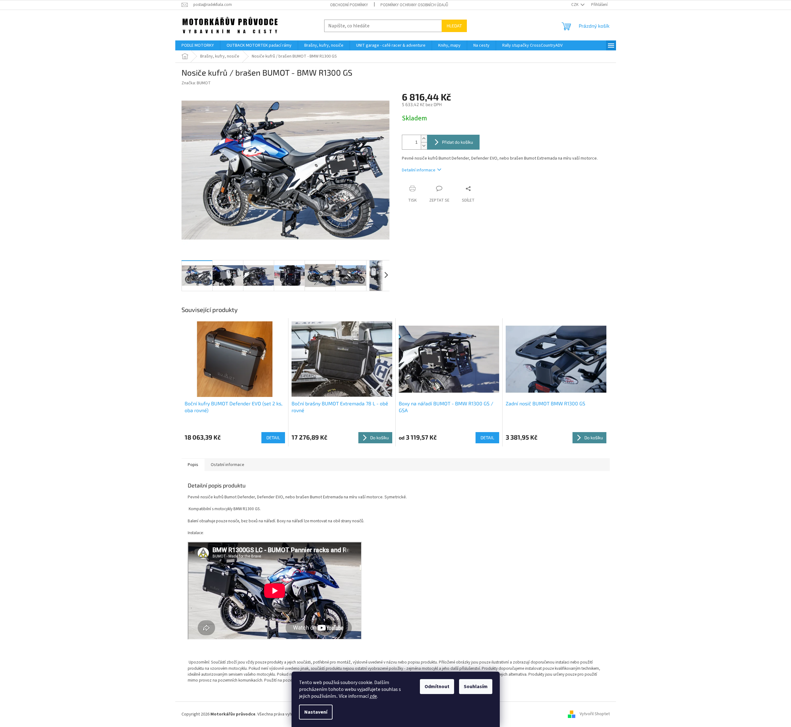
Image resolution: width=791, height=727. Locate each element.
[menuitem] (197, 45)
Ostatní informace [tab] (227, 465)
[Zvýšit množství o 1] (424, 138)
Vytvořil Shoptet (595, 714)
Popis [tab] (193, 465)
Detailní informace (418, 170)
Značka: (196, 83)
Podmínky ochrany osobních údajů (414, 5)
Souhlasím (476, 686)
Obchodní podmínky (349, 5)
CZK (575, 4)
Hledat (454, 25)
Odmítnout (437, 686)
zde (373, 696)
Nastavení (315, 712)
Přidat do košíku (457, 142)
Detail (273, 437)
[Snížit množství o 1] (424, 145)
